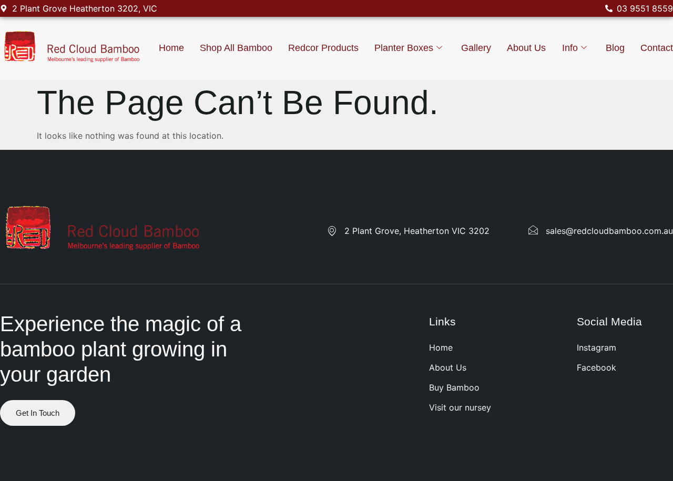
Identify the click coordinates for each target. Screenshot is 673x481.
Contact (656, 48)
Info (570, 48)
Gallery (476, 48)
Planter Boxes (403, 48)
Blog (615, 48)
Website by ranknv (37, 451)
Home (171, 48)
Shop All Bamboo (236, 48)
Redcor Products (323, 48)
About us (526, 48)
